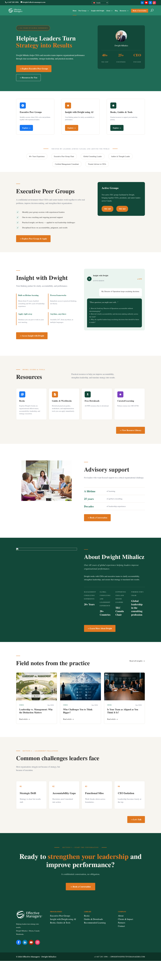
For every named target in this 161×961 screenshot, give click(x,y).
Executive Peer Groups (60, 915)
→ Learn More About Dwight (100, 628)
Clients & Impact (125, 919)
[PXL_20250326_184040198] (46, 549)
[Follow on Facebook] (18, 942)
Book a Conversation (139, 11)
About (108, 11)
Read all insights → (137, 660)
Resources (123, 11)
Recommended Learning (95, 922)
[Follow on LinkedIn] (24, 942)
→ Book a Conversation (97, 517)
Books (87, 915)
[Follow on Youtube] (31, 942)
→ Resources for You (28, 77)
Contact (121, 926)
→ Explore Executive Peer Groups (34, 68)
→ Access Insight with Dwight (32, 335)
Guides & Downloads (93, 919)
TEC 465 (107, 208)
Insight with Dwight (97, 11)
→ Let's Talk (136, 819)
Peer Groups (82, 11)
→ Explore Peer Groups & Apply (33, 238)
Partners (121, 922)
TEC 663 (122, 208)
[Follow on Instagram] (37, 942)
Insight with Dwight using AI (63, 919)
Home (74, 11)
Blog (116, 11)
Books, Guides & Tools (60, 922)
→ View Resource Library (130, 430)
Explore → (26, 128)
